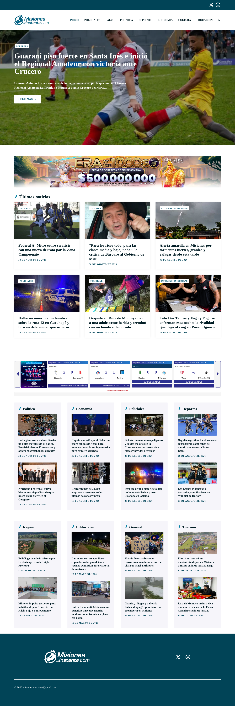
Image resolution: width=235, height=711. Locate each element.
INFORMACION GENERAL (174, 208)
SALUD (110, 20)
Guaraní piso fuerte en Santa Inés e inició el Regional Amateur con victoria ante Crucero (81, 64)
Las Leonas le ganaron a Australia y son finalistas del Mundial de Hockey (194, 492)
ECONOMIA (165, 20)
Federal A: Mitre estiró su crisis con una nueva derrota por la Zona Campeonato (46, 249)
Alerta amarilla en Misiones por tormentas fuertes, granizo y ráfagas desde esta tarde (186, 249)
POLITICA (126, 20)
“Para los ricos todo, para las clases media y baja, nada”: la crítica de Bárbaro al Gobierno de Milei (116, 252)
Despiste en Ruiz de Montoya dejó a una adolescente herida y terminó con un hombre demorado (117, 322)
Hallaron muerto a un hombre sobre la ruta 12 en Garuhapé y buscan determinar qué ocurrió (43, 322)
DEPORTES (145, 20)
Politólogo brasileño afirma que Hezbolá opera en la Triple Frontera (36, 562)
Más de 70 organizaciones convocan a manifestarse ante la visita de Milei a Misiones (143, 562)
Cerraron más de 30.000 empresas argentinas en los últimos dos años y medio (87, 492)
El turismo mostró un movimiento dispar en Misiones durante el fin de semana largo (196, 562)
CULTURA (184, 20)
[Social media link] (210, 5)
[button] (218, 20)
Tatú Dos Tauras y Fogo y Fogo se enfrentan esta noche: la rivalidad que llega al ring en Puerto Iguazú (187, 322)
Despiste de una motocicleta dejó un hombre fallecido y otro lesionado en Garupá (143, 492)
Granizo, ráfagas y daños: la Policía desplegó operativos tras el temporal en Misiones (143, 607)
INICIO (74, 20)
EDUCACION (204, 20)
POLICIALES (92, 20)
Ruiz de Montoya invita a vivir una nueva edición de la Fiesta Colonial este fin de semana (195, 607)
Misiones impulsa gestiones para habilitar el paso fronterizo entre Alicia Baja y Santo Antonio (37, 607)
